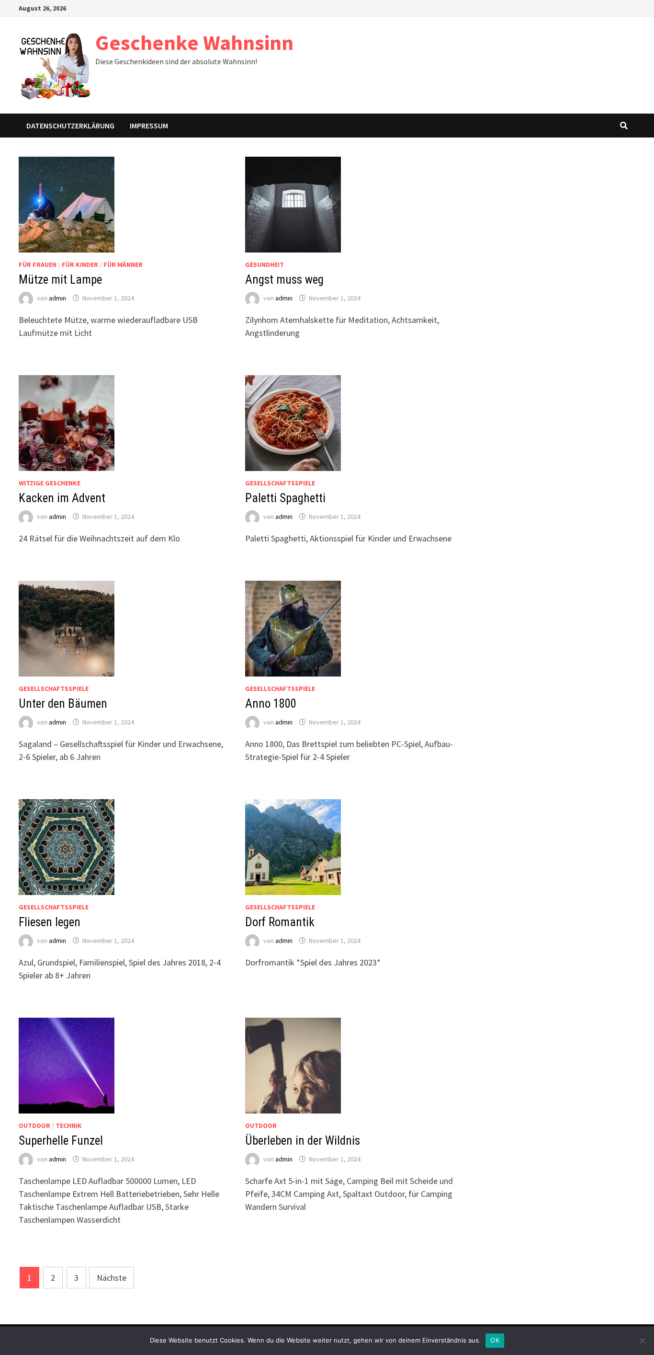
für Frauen (37, 264)
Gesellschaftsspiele (280, 483)
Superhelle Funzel (61, 1141)
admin (57, 298)
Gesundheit (264, 264)
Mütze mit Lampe (60, 280)
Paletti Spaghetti (285, 498)
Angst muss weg (284, 280)
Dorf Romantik (280, 922)
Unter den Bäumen (63, 704)
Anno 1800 (270, 704)
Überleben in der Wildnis (302, 1141)
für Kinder (80, 264)
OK (494, 1340)
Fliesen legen (49, 922)
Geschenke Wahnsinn (194, 42)
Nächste (111, 1277)
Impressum (149, 125)
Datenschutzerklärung (70, 125)
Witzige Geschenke (49, 483)
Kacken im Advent (62, 498)
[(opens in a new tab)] (66, 203)
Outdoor (34, 1125)
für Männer (123, 264)
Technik (69, 1125)
